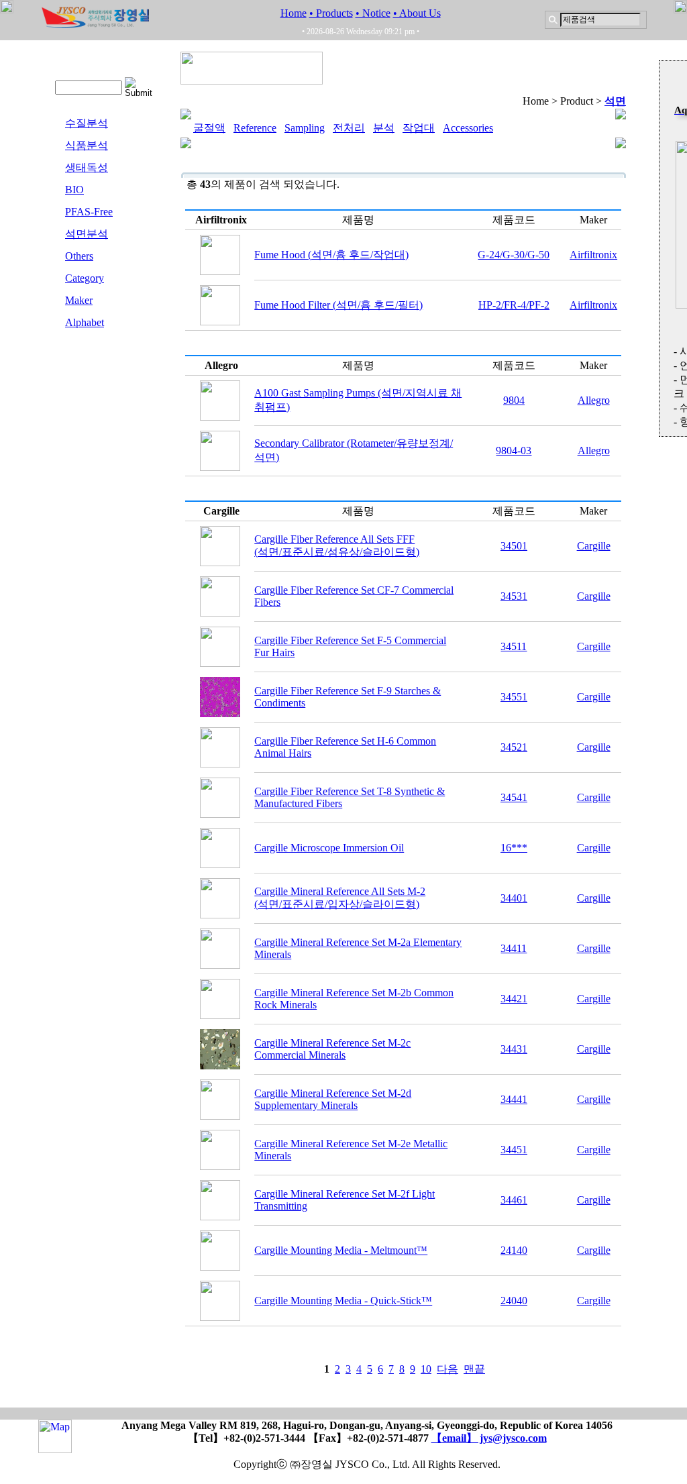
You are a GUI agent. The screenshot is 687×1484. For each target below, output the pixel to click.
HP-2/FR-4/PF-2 (513, 305)
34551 (513, 696)
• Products (331, 13)
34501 (513, 545)
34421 (513, 998)
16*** (513, 847)
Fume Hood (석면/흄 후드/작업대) (331, 254)
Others (79, 256)
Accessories (468, 128)
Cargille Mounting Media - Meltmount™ (340, 1250)
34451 (513, 1149)
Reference (254, 128)
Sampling (304, 128)
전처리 (349, 128)
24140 (513, 1250)
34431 (513, 1049)
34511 (513, 646)
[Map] (55, 1446)
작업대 (419, 128)
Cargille (594, 545)
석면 (615, 101)
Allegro (594, 400)
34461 (513, 1200)
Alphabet (84, 322)
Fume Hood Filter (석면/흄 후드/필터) (338, 305)
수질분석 (86, 123)
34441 (513, 1099)
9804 (514, 400)
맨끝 (474, 1369)
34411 (513, 948)
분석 (383, 128)
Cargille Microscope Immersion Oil (329, 847)
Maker (79, 300)
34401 (513, 898)
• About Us (417, 13)
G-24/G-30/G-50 (513, 254)
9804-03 (513, 450)
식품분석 (86, 145)
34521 (513, 747)
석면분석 (86, 234)
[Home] (95, 24)
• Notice (373, 13)
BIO (74, 189)
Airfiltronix (593, 254)
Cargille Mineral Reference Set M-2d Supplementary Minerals (332, 1099)
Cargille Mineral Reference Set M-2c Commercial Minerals (332, 1049)
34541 (513, 797)
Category (84, 278)
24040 (513, 1300)
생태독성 (86, 167)
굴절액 (209, 128)
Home (293, 13)
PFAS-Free (89, 211)
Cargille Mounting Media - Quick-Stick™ (343, 1300)
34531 (513, 596)
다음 (447, 1369)
